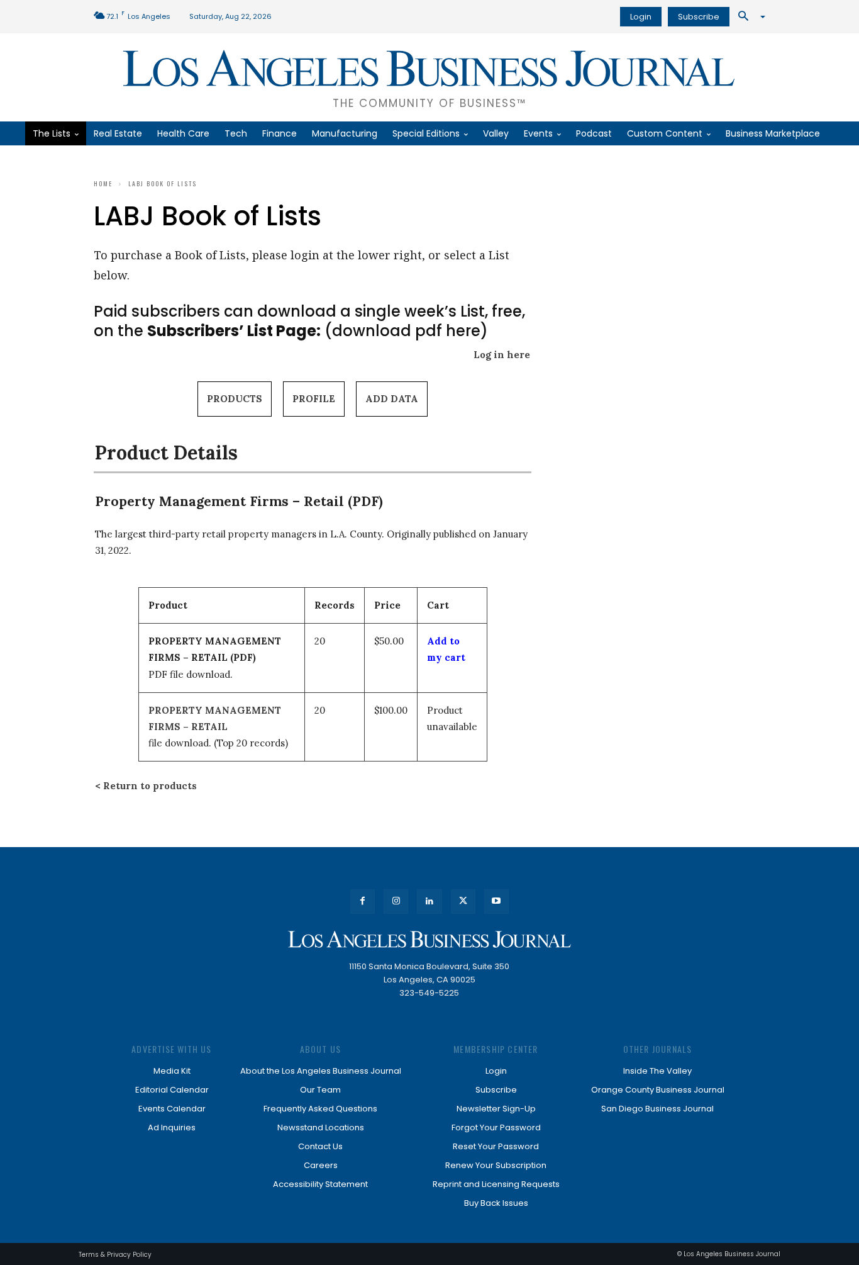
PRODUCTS (234, 399)
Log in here (502, 355)
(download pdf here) (317, 330)
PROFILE (313, 399)
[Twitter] (463, 901)
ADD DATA (391, 399)
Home (103, 183)
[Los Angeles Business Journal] (429, 939)
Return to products (150, 786)
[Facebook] (362, 901)
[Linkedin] (429, 901)
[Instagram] (396, 901)
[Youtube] (496, 901)
